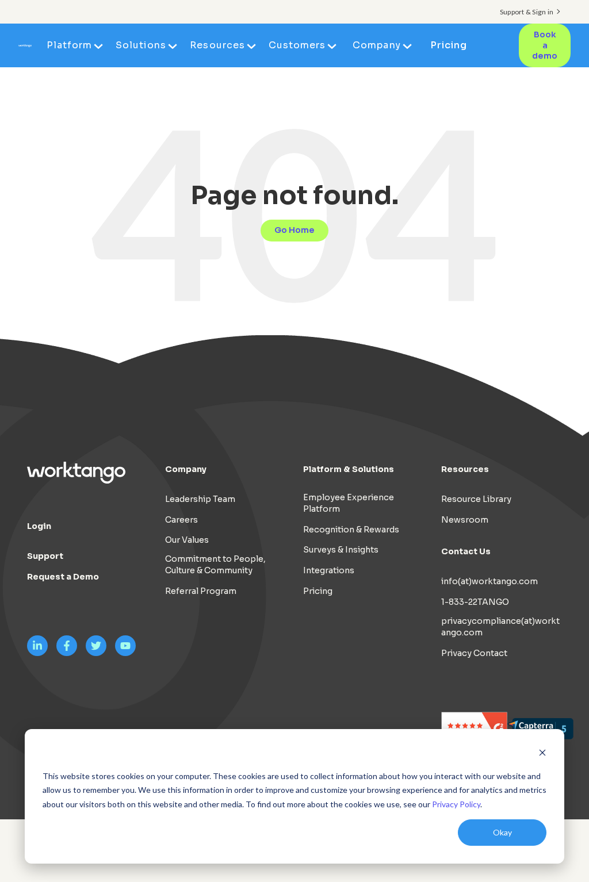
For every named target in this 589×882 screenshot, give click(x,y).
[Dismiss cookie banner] (542, 754)
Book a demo (544, 45)
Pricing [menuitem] (448, 45)
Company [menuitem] (376, 45)
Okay (502, 832)
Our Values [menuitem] (187, 540)
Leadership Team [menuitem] (200, 499)
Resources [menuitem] (217, 45)
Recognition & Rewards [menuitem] (351, 529)
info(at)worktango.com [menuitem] (489, 581)
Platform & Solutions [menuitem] (348, 469)
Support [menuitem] (45, 556)
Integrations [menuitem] (328, 570)
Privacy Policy (456, 804)
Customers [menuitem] (297, 45)
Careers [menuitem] (181, 520)
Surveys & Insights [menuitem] (340, 549)
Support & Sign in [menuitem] (526, 11)
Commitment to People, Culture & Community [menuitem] (215, 565)
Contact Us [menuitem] (466, 551)
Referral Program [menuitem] (200, 591)
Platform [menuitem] (69, 45)
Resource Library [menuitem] (476, 499)
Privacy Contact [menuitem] (474, 653)
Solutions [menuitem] (141, 45)
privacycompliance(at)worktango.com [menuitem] (500, 627)
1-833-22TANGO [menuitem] (475, 602)
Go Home (294, 230)
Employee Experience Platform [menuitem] (348, 503)
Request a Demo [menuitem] (63, 577)
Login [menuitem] (39, 526)
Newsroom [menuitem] (464, 520)
